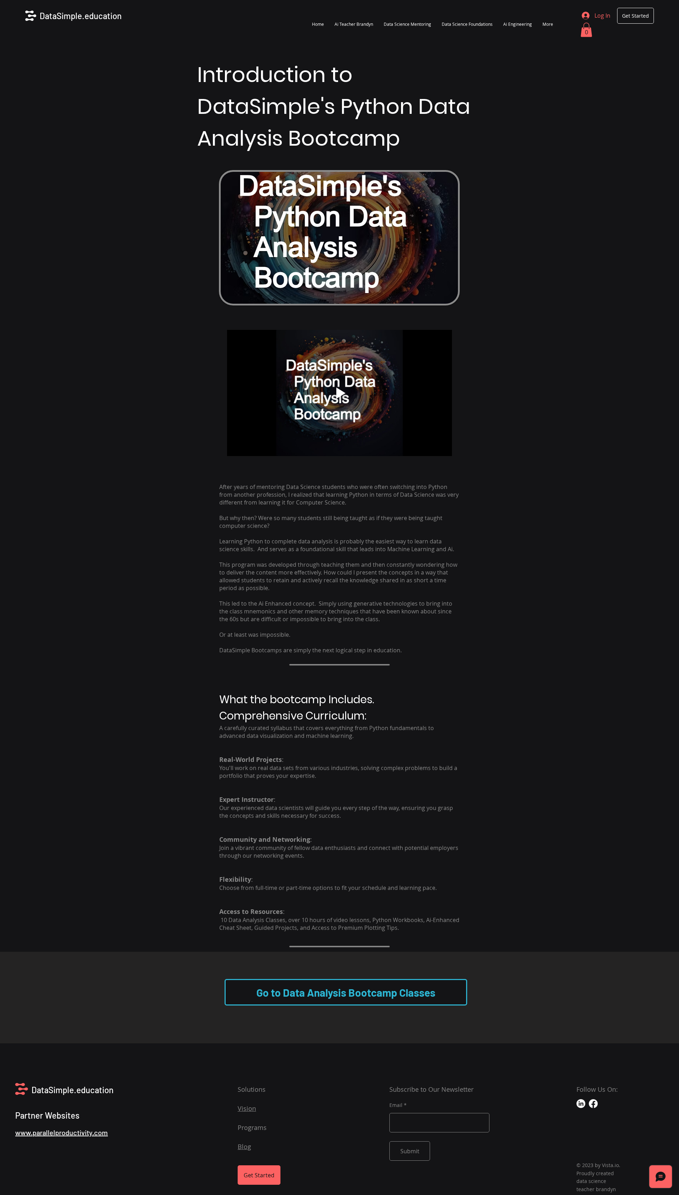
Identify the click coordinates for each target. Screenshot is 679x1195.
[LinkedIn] (580, 1103)
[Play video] (339, 393)
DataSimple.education (81, 16)
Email (395, 1105)
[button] (586, 30)
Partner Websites (47, 1115)
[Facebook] (593, 1103)
